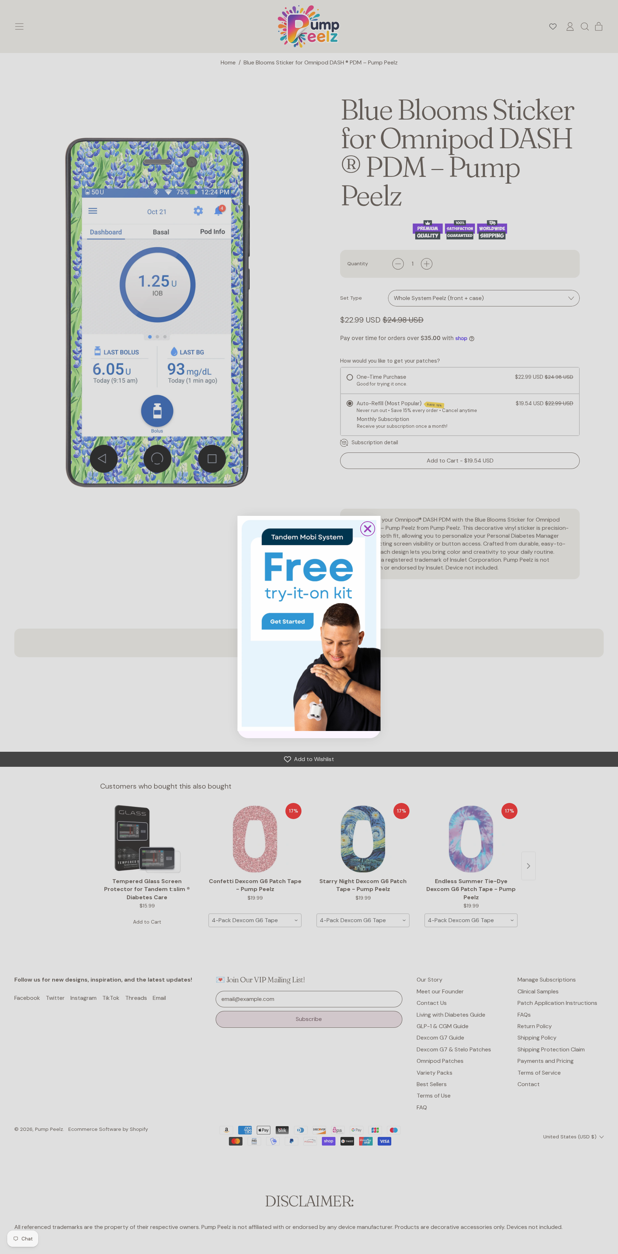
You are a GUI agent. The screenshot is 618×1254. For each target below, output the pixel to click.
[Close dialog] (367, 529)
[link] (309, 623)
